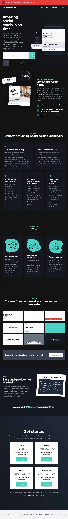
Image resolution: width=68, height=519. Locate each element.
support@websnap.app (29, 514)
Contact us (28, 495)
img (40, 377)
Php (61, 377)
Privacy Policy (63, 514)
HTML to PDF (46, 514)
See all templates (56, 355)
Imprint (64, 515)
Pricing (54, 7)
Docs (47, 7)
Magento (56, 377)
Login (62, 7)
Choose (22, 459)
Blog (41, 7)
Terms (56, 514)
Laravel (50, 377)
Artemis (5, 63)
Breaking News (22, 63)
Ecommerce (14, 63)
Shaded (29, 63)
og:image (45, 377)
